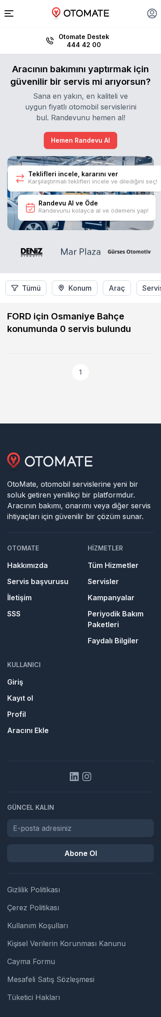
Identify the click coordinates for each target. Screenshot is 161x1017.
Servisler (103, 581)
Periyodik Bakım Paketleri (116, 619)
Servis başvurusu (37, 581)
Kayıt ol (20, 698)
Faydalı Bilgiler (113, 640)
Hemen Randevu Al (80, 140)
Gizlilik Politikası (33, 889)
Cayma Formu (31, 961)
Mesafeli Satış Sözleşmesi (50, 979)
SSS (14, 613)
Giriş (15, 681)
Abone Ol (80, 853)
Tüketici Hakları (33, 997)
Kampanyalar (111, 597)
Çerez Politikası (33, 907)
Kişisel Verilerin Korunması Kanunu (66, 943)
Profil (16, 714)
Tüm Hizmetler (113, 565)
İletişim (19, 597)
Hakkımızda (27, 565)
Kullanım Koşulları (37, 925)
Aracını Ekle (28, 730)
